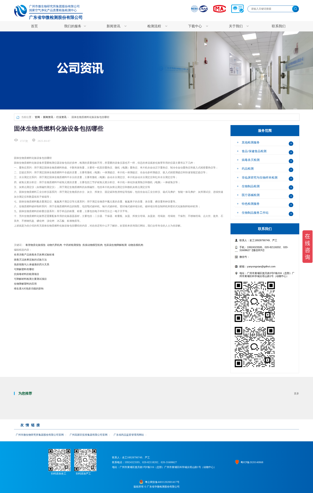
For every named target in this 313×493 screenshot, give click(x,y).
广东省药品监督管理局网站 (129, 434)
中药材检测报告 (72, 245)
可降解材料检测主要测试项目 (30, 278)
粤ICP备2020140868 (252, 462)
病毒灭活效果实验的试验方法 (30, 259)
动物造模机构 (135, 245)
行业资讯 (61, 117)
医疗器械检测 (251, 195)
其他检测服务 (251, 142)
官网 (37, 117)
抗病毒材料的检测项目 (26, 274)
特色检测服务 (251, 203)
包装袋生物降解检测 (115, 245)
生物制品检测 (251, 186)
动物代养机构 (54, 245)
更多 (296, 393)
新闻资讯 (48, 117)
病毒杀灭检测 (251, 160)
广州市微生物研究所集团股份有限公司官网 (40, 434)
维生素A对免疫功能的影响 (29, 288)
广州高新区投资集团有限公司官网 (88, 434)
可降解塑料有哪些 (24, 269)
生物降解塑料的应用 (25, 283)
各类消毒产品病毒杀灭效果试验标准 (34, 254)
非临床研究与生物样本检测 (259, 177)
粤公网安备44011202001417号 (162, 482)
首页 (34, 26)
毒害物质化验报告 (35, 245)
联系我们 (279, 26)
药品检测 (248, 168)
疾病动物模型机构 (92, 245)
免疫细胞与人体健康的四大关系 (31, 264)
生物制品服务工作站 (255, 212)
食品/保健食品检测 (254, 151)
